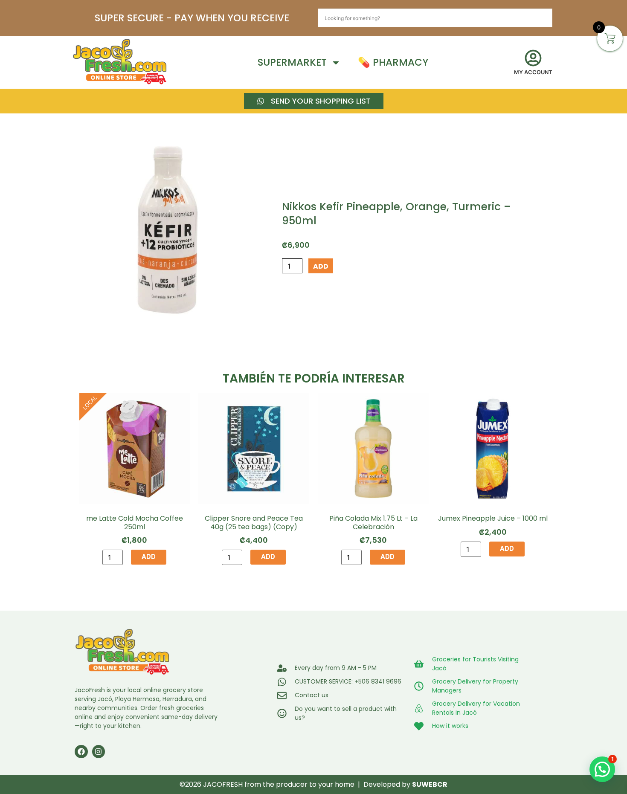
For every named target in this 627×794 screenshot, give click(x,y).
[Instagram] (98, 751)
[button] (602, 769)
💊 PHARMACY (393, 62)
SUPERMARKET (292, 62)
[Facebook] (81, 751)
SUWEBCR (429, 784)
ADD (320, 266)
